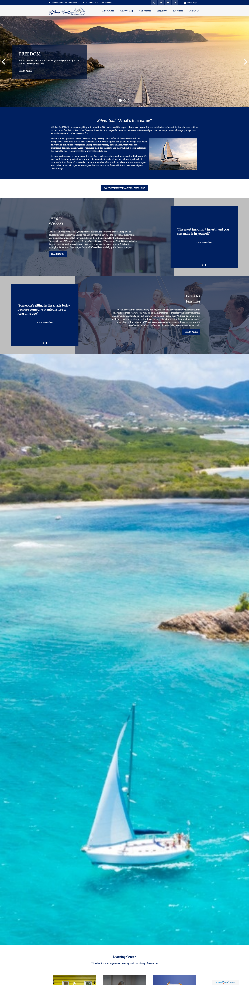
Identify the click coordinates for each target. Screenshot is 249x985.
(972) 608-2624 (92, 3)
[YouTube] (168, 2)
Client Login (192, 3)
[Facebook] (175, 2)
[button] (108, 10)
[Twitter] (154, 2)
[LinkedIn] (161, 2)
